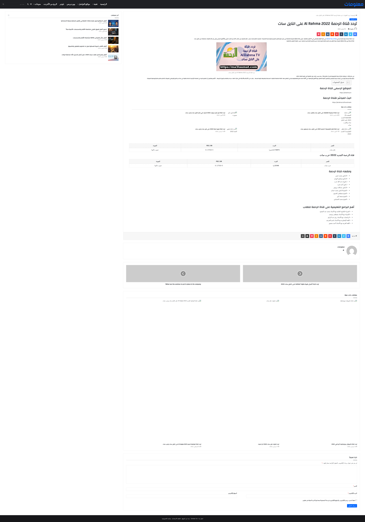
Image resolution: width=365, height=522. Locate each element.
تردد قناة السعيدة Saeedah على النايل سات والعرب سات (323, 113)
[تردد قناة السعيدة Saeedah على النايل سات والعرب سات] (346, 119)
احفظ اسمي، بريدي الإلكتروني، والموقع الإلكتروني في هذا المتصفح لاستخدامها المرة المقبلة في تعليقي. (328, 500)
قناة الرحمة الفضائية (331, 39)
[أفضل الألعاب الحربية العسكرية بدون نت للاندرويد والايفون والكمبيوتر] (113, 48)
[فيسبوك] (355, 34)
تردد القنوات (347, 15)
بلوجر (62, 4)
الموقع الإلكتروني (232, 493)
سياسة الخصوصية (166, 518)
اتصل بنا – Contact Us (197, 518)
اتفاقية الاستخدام (176, 518)
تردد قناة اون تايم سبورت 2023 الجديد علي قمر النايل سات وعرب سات (205, 113)
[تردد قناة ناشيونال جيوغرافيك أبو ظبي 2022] (319, 371)
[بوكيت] (319, 34)
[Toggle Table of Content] (347, 82)
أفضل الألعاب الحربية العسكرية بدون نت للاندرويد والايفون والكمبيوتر (87, 46)
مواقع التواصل (84, 4)
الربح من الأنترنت (50, 4)
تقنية (96, 4)
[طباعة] (303, 236)
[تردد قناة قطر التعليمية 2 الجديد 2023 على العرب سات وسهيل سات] (346, 131)
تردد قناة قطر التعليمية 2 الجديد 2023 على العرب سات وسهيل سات (320, 129)
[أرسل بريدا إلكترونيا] (348, 29)
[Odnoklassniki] (323, 34)
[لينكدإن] (346, 34)
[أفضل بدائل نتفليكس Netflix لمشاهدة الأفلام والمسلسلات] (113, 40)
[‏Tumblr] (341, 34)
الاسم (355, 486)
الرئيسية (103, 4)
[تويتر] (350, 34)
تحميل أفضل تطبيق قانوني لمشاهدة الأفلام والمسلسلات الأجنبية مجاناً (86, 29)
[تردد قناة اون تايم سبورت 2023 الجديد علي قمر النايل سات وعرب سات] (232, 114)
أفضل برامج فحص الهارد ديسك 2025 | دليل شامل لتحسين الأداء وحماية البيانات (84, 55)
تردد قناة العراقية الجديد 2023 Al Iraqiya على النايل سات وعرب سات (182, 444)
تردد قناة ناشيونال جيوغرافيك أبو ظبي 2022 (344, 444)
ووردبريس (71, 4)
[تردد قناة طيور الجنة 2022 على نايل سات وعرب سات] (232, 132)
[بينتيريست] (337, 34)
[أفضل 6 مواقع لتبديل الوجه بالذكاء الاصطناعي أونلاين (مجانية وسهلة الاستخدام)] (113, 23)
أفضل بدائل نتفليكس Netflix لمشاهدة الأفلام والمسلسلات (90, 38)
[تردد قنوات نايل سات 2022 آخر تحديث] (241, 371)
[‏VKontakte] (328, 34)
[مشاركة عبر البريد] (307, 236)
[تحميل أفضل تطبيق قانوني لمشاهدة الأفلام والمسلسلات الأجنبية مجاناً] (113, 31)
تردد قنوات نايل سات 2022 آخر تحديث (268, 444)
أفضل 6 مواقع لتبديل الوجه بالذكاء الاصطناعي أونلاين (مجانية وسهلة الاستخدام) (84, 21)
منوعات (38, 4)
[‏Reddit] (332, 34)
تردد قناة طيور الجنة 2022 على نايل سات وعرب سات (210, 129)
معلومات (352, 29)
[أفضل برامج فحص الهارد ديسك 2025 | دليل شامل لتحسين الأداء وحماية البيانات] (113, 57)
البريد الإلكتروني (352, 493)
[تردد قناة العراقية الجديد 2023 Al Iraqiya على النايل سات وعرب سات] (163, 371)
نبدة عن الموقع (186, 518)
